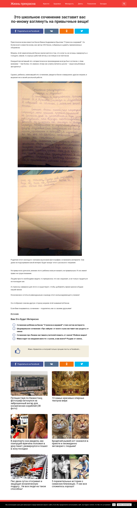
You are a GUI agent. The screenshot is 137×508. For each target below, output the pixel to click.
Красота (46, 4)
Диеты (80, 4)
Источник (15, 314)
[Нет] (134, 505)
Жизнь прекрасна (23, 3)
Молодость (69, 4)
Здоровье (57, 4)
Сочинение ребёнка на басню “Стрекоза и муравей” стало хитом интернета (50, 325)
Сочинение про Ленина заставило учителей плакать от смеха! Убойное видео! (52, 335)
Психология (91, 4)
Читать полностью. (124, 505)
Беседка (103, 4)
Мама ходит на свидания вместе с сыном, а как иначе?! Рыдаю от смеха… (50, 339)
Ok (114, 505)
